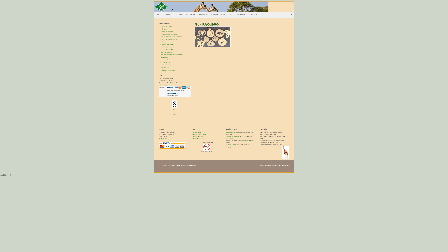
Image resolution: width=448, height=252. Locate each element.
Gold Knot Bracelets (168, 44)
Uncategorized (165, 67)
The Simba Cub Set (167, 49)
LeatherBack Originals (167, 52)
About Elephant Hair (198, 138)
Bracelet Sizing (196, 132)
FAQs (231, 15)
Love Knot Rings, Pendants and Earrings (172, 55)
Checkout (253, 15)
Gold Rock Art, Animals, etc (170, 34)
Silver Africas (166, 62)
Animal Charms (166, 60)
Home (158, 15)
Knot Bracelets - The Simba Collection (171, 37)
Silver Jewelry (164, 57)
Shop (180, 15)
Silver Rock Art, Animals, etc (170, 65)
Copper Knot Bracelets (168, 42)
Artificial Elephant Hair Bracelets (171, 39)
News (223, 15)
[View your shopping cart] (291, 14)
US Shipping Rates (231, 132)
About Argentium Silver (199, 134)
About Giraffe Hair (197, 136)
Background (190, 15)
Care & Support (230, 145)
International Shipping (232, 136)
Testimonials (203, 15)
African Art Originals (166, 26)
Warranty (246, 140)
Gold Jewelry (164, 29)
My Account (241, 15)
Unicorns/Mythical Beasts (168, 70)
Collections (168, 15)
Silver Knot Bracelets (168, 47)
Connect (214, 15)
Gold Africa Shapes (167, 31)
